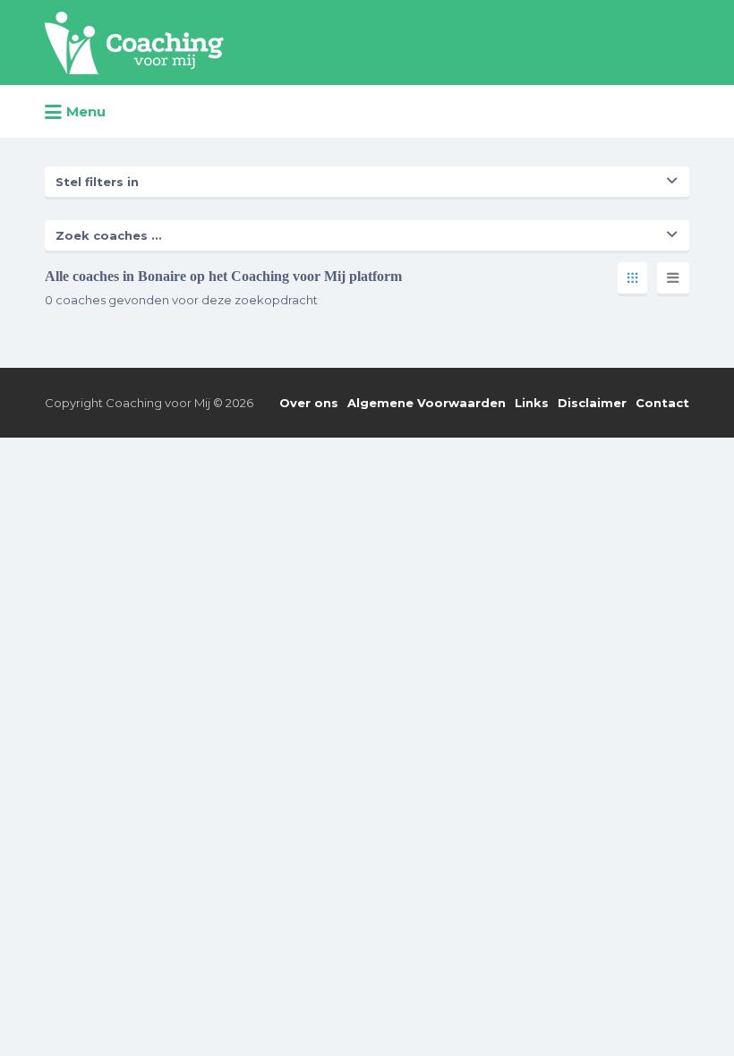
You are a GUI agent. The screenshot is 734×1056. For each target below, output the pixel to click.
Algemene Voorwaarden (426, 403)
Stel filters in (97, 182)
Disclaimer (592, 403)
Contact (662, 403)
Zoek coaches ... (108, 235)
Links (532, 403)
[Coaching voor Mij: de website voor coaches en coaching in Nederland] (134, 43)
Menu (86, 111)
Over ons (308, 403)
